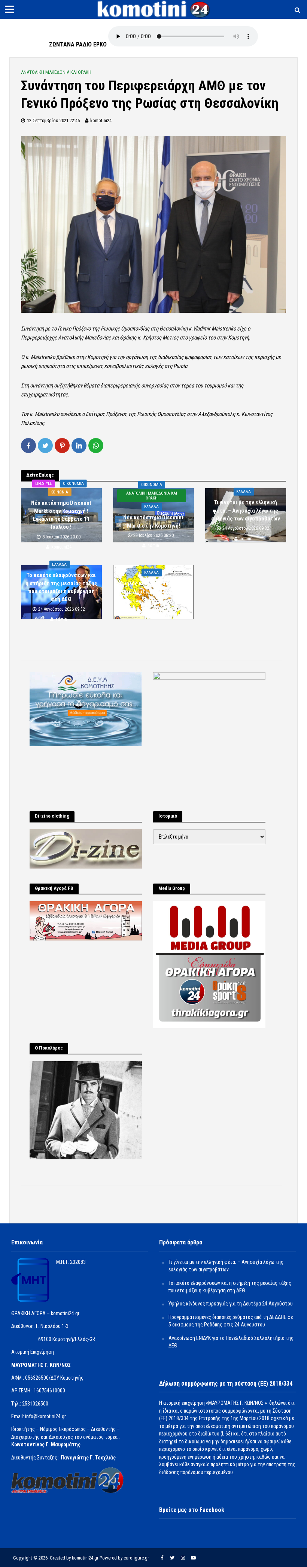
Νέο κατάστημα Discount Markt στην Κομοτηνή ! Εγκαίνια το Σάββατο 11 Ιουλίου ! (61, 514)
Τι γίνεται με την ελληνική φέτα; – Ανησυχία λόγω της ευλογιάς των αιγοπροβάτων (245, 510)
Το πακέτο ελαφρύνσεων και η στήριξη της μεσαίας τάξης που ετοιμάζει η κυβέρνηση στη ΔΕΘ (61, 587)
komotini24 (101, 120)
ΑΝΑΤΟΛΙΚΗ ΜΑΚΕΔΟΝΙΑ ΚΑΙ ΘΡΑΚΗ (56, 72)
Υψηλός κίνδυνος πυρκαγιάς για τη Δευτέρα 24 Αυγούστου (153, 587)
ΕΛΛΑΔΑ (151, 506)
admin (153, 545)
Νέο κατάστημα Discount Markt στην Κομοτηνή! (153, 521)
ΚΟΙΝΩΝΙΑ (59, 492)
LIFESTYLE (43, 483)
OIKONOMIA (73, 483)
